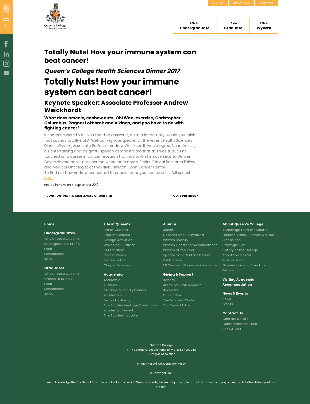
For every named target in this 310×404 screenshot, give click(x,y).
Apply (48, 259)
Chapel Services (117, 265)
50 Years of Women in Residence (190, 265)
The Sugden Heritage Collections (131, 305)
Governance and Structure (244, 265)
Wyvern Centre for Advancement (190, 245)
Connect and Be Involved (183, 235)
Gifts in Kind (172, 295)
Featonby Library (117, 300)
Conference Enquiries (239, 324)
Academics (113, 295)
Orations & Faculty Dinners (125, 290)
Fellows (228, 270)
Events (227, 304)
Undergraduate (194, 26)
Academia (112, 280)
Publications (173, 260)
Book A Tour (231, 329)
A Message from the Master (245, 230)
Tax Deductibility (176, 305)
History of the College (240, 250)
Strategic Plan (233, 245)
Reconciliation (115, 260)
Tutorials (111, 285)
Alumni (168, 230)
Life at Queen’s (116, 230)
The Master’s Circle (178, 300)
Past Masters (233, 260)
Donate (169, 280)
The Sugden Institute (121, 315)
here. (48, 177)
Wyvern (264, 26)
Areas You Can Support (182, 285)
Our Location (114, 250)
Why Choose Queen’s (61, 238)
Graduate (233, 26)
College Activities (118, 240)
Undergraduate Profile (62, 243)
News (62, 185)
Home (49, 224)
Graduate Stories (58, 278)
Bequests (170, 290)
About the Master (236, 255)
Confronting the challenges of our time (79, 196)
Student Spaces (117, 235)
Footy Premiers (183, 196)
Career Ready (115, 255)
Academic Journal (118, 310)
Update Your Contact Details (186, 255)
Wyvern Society (175, 240)
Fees (48, 248)
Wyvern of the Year (178, 250)
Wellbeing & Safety (119, 245)
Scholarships (54, 254)
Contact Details (235, 318)
